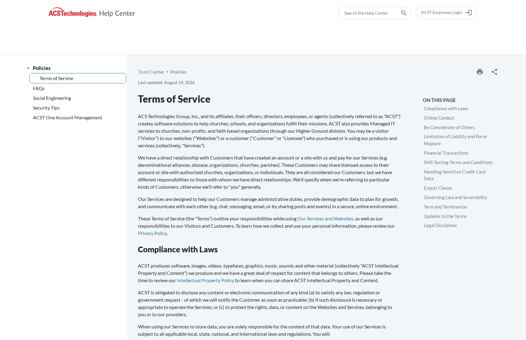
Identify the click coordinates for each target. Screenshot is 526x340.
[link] (92, 12)
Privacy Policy (152, 233)
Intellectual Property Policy (205, 280)
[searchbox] (399, 13)
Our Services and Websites (325, 218)
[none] (494, 72)
